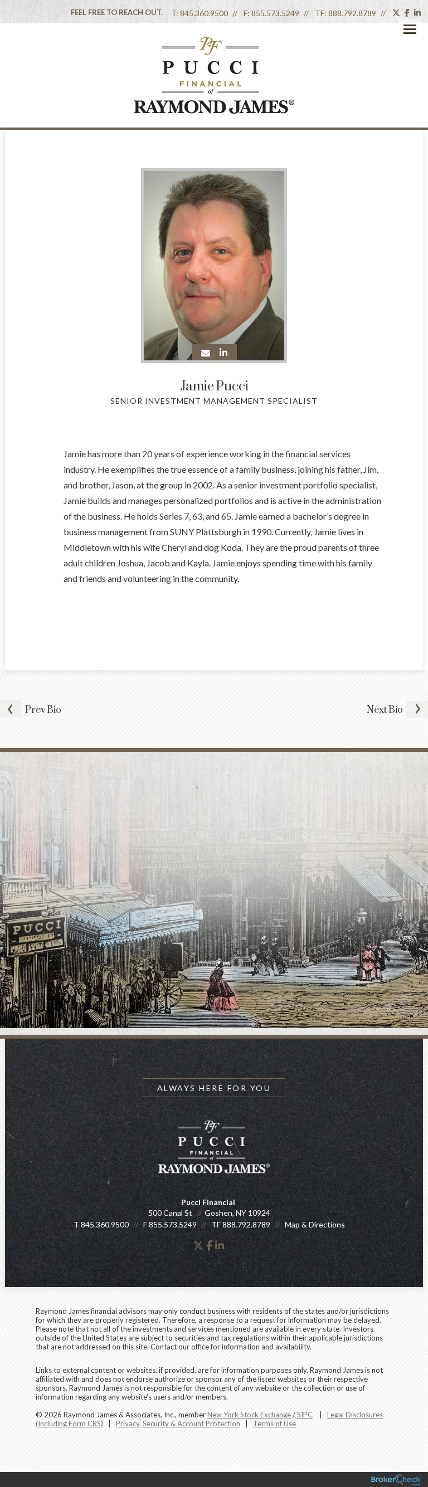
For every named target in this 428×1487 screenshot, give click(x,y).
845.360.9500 (204, 13)
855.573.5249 (275, 13)
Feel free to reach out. (117, 12)
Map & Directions (315, 1224)
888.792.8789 (352, 13)
